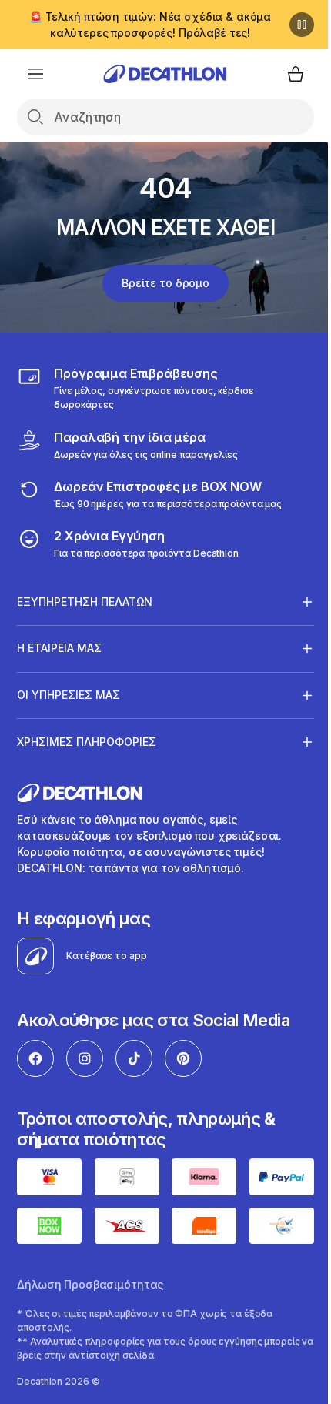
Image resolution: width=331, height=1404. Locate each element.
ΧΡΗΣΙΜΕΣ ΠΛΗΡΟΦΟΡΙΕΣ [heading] (86, 741)
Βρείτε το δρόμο (160, 282)
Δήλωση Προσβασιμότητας (90, 1280)
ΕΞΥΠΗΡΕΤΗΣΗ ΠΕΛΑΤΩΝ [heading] (84, 601)
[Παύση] (290, 24)
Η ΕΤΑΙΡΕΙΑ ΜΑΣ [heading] (59, 647)
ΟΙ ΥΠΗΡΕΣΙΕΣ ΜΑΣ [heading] (68, 694)
